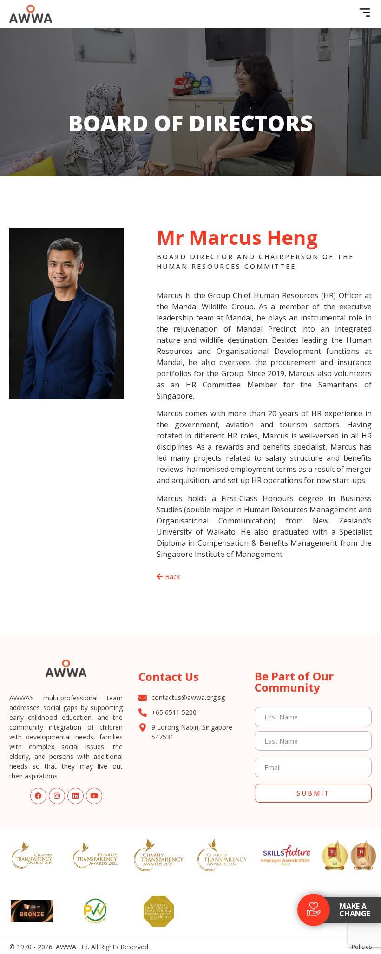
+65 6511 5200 (174, 712)
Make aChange (354, 910)
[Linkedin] (75, 796)
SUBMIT (313, 793)
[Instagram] (57, 796)
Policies (362, 947)
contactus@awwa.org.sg (188, 697)
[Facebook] (38, 796)
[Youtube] (94, 796)
